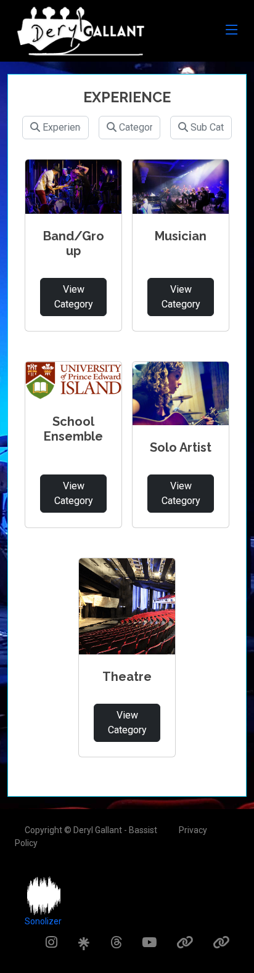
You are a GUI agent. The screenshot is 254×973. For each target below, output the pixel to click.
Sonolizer (43, 921)
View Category (73, 296)
